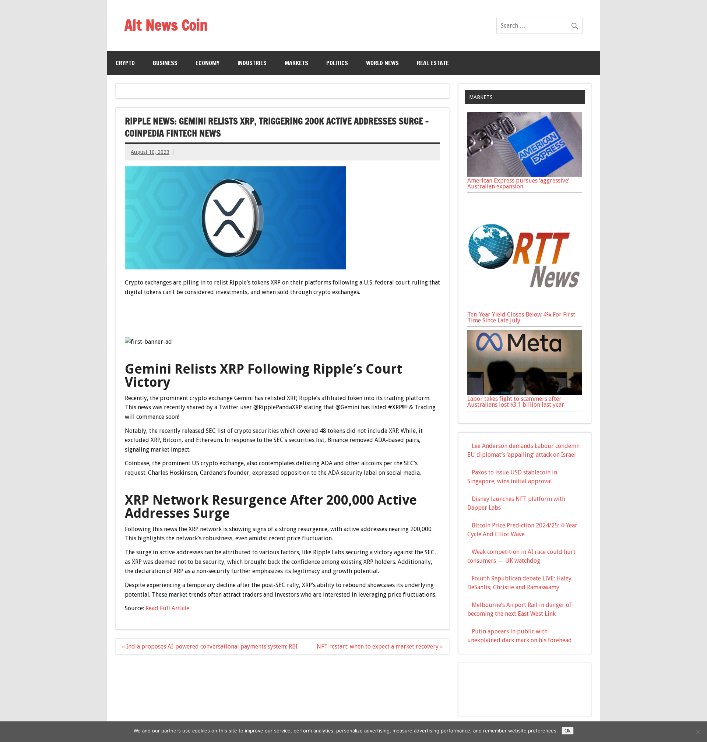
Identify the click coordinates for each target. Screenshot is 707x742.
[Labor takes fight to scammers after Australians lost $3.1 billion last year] (524, 392)
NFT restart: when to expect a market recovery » (380, 646)
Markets (296, 63)
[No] (697, 731)
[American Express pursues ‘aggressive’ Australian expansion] (524, 174)
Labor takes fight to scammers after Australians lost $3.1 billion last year (515, 401)
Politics (337, 63)
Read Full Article (167, 608)
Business (165, 63)
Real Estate (433, 63)
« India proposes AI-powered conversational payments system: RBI (210, 646)
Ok (567, 731)
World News (382, 63)
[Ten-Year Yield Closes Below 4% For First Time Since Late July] (524, 308)
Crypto (125, 63)
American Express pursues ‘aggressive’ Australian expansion (518, 183)
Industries (252, 63)
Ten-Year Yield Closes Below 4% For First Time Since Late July (521, 317)
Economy (207, 63)
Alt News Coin (166, 24)
